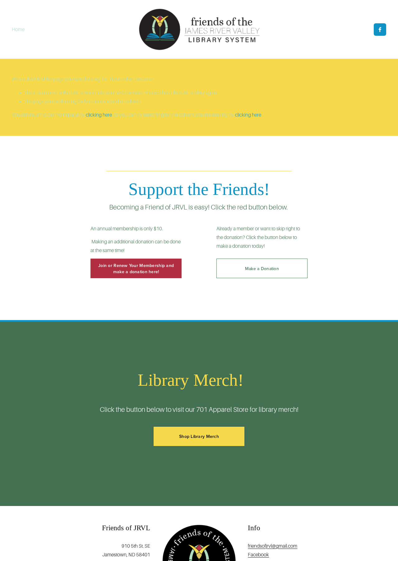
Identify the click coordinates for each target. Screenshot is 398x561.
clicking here (99, 114)
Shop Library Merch (199, 436)
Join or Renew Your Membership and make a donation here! (136, 268)
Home (18, 29)
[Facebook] (380, 29)
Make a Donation (262, 268)
